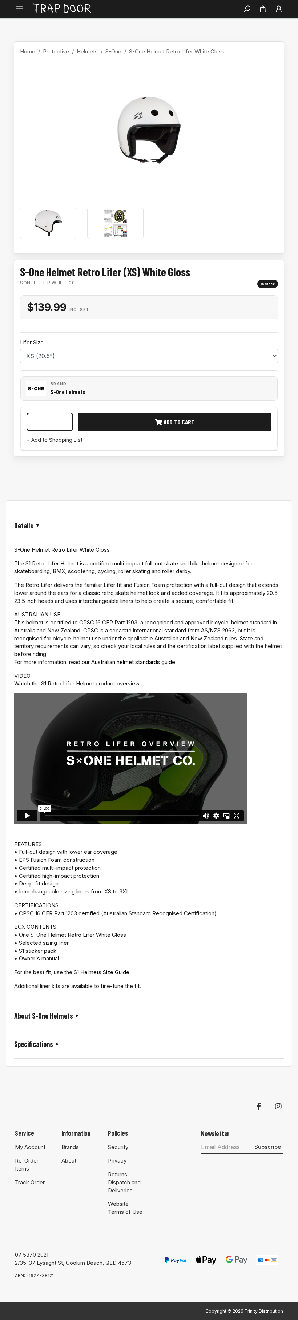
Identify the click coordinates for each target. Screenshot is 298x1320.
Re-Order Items (27, 1164)
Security (118, 1147)
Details (23, 525)
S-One (113, 51)
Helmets (87, 51)
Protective (56, 51)
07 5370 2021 (31, 1254)
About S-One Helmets (43, 1015)
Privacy (117, 1160)
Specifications (33, 1044)
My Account (30, 1147)
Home (27, 51)
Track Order (30, 1182)
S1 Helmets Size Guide (101, 972)
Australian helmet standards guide (133, 662)
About (68, 1160)
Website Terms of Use (125, 1207)
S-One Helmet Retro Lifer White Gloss (177, 51)
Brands (70, 1147)
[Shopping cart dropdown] (262, 9)
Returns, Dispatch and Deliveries (124, 1182)
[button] (19, 9)
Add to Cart (178, 422)
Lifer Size (32, 342)
